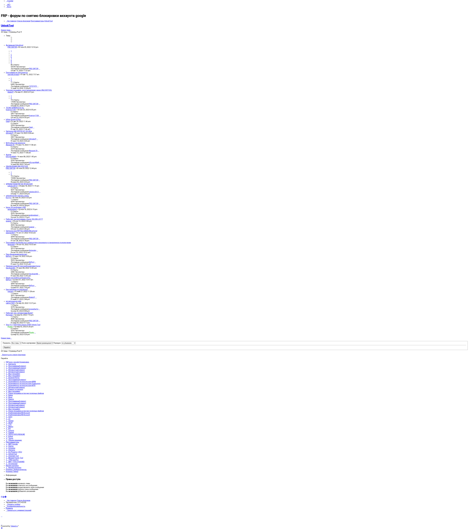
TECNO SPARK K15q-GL (15, 108)
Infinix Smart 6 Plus (13, 119)
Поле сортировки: (29, 343)
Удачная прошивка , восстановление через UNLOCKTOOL (29, 90)
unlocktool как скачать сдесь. (17, 196)
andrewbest (12, 209)
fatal (8, 121)
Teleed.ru (14, 526)
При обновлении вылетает (16, 254)
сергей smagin (13, 74)
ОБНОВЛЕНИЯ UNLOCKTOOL (17, 166)
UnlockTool (7, 25)
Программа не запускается (17, 73)
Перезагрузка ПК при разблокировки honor (23, 266)
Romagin (9, 315)
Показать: (7, 343)
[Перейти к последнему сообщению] (39, 69)
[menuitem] (8, 5)
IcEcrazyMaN (11, 157)
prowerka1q (33, 309)
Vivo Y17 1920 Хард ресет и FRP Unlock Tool (23, 325)
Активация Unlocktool (14, 45)
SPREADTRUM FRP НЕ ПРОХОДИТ (19, 184)
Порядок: (57, 343)
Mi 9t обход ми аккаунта (15, 143)
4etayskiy (11, 245)
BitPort (8, 256)
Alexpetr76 (10, 145)
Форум (8, 155)
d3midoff (9, 133)
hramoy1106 (11, 110)
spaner (8, 221)
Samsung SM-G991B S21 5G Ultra (19, 131)
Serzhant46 (10, 268)
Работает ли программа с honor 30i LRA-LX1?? (24, 219)
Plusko (10, 327)
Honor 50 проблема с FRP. (16, 207)
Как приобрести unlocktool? (17, 289)
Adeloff (11, 92)
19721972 (33, 86)
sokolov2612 (12, 186)
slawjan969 (10, 233)
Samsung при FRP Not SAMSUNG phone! (21, 231)
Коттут (8, 198)
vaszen (10, 291)
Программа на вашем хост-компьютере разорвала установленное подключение (38, 243)
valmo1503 (10, 303)
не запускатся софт (13, 301)
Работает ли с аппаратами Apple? (19, 313)
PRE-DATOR (12, 47)
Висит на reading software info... (18, 278)
